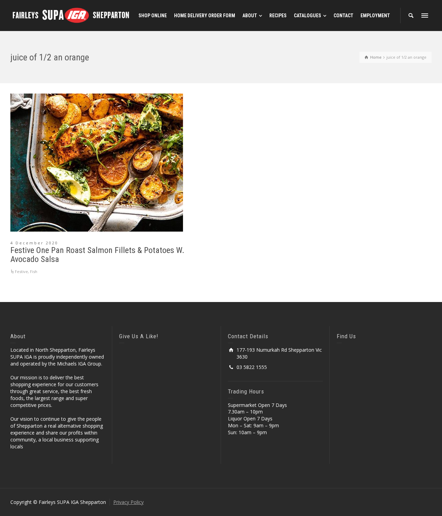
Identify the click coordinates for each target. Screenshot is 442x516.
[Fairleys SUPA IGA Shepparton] (70, 15)
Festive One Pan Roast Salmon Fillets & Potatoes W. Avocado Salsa (97, 254)
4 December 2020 (34, 242)
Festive (21, 271)
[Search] (411, 15)
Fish (33, 271)
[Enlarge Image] (96, 163)
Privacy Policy (128, 502)
